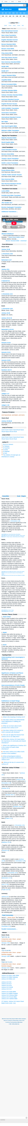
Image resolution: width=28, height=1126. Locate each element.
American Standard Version (10, 99)
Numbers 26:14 (17, 806)
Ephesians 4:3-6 (7, 878)
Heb (23, 25)
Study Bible (5, 496)
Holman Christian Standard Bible (11, 95)
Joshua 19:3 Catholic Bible (9, 998)
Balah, (18, 237)
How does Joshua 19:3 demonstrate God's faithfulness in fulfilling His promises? (12, 721)
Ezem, (22, 237)
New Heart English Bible (9, 126)
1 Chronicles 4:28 (7, 253)
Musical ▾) (15, 216)
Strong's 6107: (5, 968)
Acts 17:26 (5, 884)
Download (23, 240)
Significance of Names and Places (12, 673)
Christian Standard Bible (9, 90)
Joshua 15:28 (5, 249)
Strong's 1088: (5, 956)
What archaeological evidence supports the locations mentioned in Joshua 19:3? (12, 757)
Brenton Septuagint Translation (11, 207)
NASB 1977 (5, 71)
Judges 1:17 (5, 393)
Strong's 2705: (5, 943)
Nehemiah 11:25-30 (7, 329)
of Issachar (6, 448)
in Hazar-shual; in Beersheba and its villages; (12, 536)
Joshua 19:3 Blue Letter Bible (10, 975)
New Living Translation (8, 35)
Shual (15, 431)
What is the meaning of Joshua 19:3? (14, 717)
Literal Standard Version (9, 149)
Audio (5, 25)
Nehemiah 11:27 (6, 260)
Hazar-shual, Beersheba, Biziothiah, (10, 534)
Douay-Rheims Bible (8, 170)
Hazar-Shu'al (9, 431)
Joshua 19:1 (5, 788)
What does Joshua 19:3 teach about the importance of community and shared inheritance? (13, 740)
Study (14, 25)
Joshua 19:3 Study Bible (8, 991)
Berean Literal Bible (7, 48)
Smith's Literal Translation (9, 163)
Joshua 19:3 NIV (6, 982)
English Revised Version (9, 104)
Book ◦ (19, 496)
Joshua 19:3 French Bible (9, 997)
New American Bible (7, 179)
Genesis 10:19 (5, 342)
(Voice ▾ (11, 216)
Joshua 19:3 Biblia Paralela (9, 993)
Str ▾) (15, 28)
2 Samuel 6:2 (5, 281)
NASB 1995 (5, 66)
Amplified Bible (6, 80)
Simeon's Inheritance (7, 233)
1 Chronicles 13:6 (7, 294)
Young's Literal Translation (10, 158)
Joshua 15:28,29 (6, 421)
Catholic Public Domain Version (11, 174)
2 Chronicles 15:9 (12, 872)
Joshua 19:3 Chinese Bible (9, 995)
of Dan (5, 453)
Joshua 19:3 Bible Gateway (9, 977)
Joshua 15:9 (5, 269)
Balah (5, 632)
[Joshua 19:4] (26, 501)
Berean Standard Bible (8, 44)
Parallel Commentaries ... (9, 929)
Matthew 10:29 (6, 842)
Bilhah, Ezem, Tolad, (7, 610)
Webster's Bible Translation (10, 130)
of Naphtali (6, 451)
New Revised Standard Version (11, 183)
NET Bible (4, 121)
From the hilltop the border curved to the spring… (13, 571)
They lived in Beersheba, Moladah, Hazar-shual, (13, 535)
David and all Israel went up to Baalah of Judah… (13, 575)
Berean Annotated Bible (9, 84)
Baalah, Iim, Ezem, (7, 611)
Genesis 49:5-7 (10, 794)
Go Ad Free (3, 1119)
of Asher (5, 449)
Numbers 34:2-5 (6, 370)
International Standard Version (11, 117)
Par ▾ (12, 28)
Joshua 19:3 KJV (6, 989)
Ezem (7, 430)
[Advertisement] (15, 484)
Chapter (23, 496)
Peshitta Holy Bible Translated (11, 195)
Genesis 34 (5, 850)
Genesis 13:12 (5, 352)
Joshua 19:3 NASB (7, 987)
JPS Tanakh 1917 (6, 202)
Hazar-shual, (12, 237)
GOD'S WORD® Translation (10, 108)
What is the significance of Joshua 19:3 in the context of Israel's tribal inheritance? (13, 747)
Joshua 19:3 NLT (6, 983)
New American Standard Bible (10, 62)
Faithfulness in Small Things (10, 701)
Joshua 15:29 (5, 313)
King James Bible (7, 53)
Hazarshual (16, 430)
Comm (18, 25)
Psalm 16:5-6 (6, 889)
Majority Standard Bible (8, 138)
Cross (9, 25)
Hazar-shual (7, 616)
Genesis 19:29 (5, 360)
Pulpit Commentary (7, 915)
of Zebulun (6, 446)
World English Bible (7, 142)
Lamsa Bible (5, 191)
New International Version (9, 31)
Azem (3, 430)
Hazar (11, 430)
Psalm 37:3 (8, 818)
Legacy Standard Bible (8, 75)
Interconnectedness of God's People (13, 685)
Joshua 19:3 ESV (6, 985)
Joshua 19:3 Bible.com (8, 979)
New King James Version (9, 57)
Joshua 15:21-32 (6, 318)
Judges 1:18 (5, 405)
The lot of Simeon (8, 444)
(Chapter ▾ (8, 28)
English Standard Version (9, 40)
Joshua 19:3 (5, 896)
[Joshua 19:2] (2, 501)
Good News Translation (8, 112)
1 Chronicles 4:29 (7, 308)
